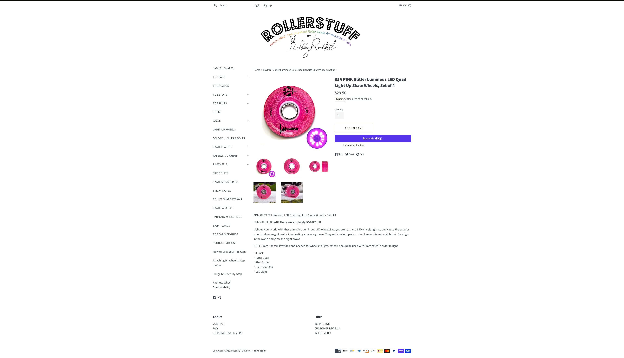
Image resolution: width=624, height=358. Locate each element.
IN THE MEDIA (322, 333)
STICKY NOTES (222, 191)
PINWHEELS (231, 164)
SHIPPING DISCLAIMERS (227, 333)
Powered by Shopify (256, 350)
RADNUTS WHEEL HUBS (227, 217)
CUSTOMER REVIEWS (327, 329)
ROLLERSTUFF (238, 350)
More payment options (354, 145)
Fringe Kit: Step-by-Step (227, 274)
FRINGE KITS (220, 173)
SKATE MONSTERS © (225, 182)
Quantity (339, 109)
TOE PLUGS (231, 103)
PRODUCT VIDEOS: (224, 243)
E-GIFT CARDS (221, 226)
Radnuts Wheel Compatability (222, 285)
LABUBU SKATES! (223, 68)
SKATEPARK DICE (223, 208)
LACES (231, 121)
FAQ (215, 329)
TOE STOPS (231, 95)
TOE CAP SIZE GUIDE (225, 234)
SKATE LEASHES (231, 147)
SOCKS (217, 112)
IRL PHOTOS (322, 324)
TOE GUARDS (221, 86)
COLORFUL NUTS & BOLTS (229, 138)
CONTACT (219, 324)
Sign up (267, 5)
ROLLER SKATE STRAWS (227, 199)
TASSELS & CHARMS (231, 156)
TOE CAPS (231, 77)
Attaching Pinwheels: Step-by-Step (229, 263)
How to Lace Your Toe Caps (229, 252)
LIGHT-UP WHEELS (224, 130)
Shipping (340, 99)
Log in (257, 5)
